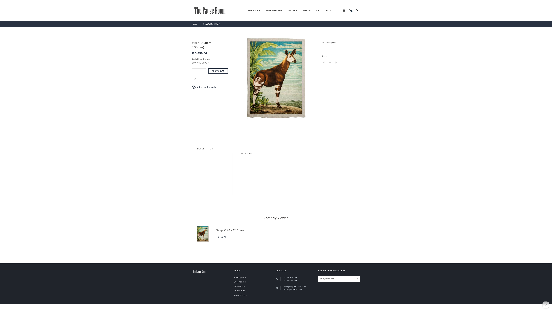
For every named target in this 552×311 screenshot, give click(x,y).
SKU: (194, 62)
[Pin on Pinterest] (336, 62)
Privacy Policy (239, 291)
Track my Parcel (240, 277)
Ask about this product (207, 87)
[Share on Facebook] (324, 62)
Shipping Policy (240, 282)
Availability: (197, 59)
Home (194, 24)
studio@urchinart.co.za (293, 289)
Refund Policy (239, 286)
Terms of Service (240, 295)
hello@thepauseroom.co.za (295, 286)
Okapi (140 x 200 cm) (211, 24)
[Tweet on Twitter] (330, 62)
